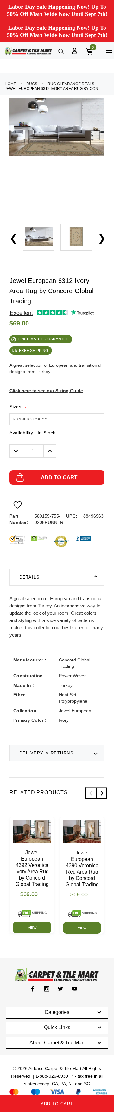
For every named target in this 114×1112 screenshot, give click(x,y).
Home (10, 84)
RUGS (31, 84)
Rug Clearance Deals (71, 84)
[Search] (60, 50)
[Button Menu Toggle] (109, 50)
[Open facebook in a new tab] (33, 989)
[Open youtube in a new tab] (75, 989)
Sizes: (18, 407)
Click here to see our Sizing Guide (46, 390)
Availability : (32, 432)
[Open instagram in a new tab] (47, 989)
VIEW (32, 927)
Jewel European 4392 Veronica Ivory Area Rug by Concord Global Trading (32, 868)
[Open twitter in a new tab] (61, 989)
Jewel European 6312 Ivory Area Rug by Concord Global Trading (54, 88)
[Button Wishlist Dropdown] (18, 505)
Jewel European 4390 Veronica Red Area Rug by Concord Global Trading (82, 868)
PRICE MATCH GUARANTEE (43, 339)
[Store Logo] (28, 50)
